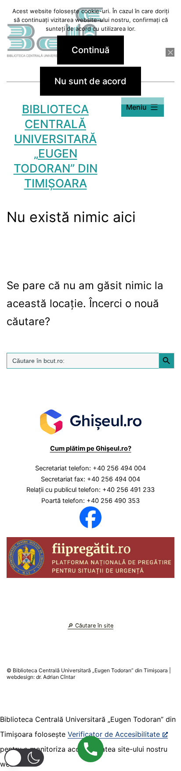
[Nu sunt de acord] (170, 52)
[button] (24, 758)
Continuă (90, 50)
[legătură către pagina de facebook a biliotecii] (90, 517)
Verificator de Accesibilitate (114, 734)
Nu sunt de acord (90, 81)
